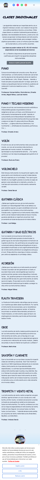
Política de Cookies (13, 461)
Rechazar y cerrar (20, 476)
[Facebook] (14, 5)
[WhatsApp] (22, 5)
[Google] (26, 5)
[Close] (38, 444)
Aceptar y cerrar (20, 466)
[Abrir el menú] (34, 5)
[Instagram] (18, 5)
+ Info (20, 471)
